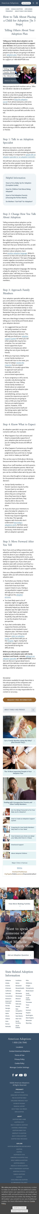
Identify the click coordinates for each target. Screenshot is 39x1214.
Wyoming (28, 1023)
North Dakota (18, 1026)
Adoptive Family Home (19, 1119)
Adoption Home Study (19, 1130)
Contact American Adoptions (19, 1051)
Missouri (18, 998)
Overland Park (17, 872)
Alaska (7, 983)
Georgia (7, 1008)
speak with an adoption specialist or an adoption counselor (19, 156)
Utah (27, 1007)
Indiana (7, 1018)
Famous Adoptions (19, 1174)
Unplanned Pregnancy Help (19, 1101)
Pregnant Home (19, 1092)
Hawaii (7, 1011)
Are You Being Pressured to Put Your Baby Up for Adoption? (23, 811)
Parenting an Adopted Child (19, 1157)
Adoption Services (19, 1163)
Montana (18, 1001)
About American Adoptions (19, 1160)
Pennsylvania (30, 988)
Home (7, 9)
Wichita (19, 868)
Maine (17, 983)
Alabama (8, 980)
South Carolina (28, 994)
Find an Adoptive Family (19, 1098)
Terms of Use (19, 1055)
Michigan (18, 991)
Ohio (27, 980)
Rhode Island (29, 991)
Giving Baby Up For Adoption (19, 1095)
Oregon (28, 986)
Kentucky (8, 1026)
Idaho (7, 1013)
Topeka (9, 874)
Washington (29, 1015)
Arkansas (8, 988)
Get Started (26, 3)
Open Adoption (19, 1112)
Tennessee (29, 1002)
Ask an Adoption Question (18, 955)
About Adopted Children (19, 853)
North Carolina (18, 1022)
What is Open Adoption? (19, 1136)
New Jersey (19, 1013)
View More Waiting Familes (19, 904)
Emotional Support (17, 845)
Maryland (18, 986)
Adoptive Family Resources (19, 1139)
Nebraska (18, 1004)
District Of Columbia (8, 1002)
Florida (7, 1006)
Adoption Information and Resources (19, 1146)
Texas (27, 1005)
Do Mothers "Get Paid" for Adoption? (19, 201)
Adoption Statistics (19, 1171)
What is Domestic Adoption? (19, 1125)
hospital (10, 641)
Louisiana (18, 980)
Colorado (8, 993)
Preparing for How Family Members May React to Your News (22, 828)
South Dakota (28, 999)
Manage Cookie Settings (19, 1067)
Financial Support (19, 1106)
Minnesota (19, 993)
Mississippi (19, 996)
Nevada (18, 1006)
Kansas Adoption (17, 9)
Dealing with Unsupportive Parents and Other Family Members (18, 803)
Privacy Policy (20, 1059)
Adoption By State (19, 1155)
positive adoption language (17, 253)
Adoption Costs (19, 1122)
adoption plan (12, 55)
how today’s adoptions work (13, 524)
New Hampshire (19, 1010)
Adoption (19, 1149)
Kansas (7, 1024)
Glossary (19, 1177)
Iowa (6, 1021)
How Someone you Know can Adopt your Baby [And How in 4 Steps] (22, 837)
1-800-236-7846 (19, 1042)
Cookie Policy (19, 1063)
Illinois (7, 1016)
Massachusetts (19, 988)
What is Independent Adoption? (19, 1168)
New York (18, 1018)
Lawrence (19, 874)
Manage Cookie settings (19, 1211)
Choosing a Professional (19, 1128)
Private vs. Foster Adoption (19, 1166)
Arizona (7, 986)
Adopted (19, 1152)
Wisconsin (29, 1020)
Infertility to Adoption (19, 1133)
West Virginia (30, 1018)
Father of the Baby (19, 1103)
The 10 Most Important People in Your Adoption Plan (18, 772)
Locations (19, 1047)
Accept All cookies (19, 1207)
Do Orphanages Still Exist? (19, 1182)
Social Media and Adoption (19, 1180)
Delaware (8, 998)
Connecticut (8, 996)
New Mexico (19, 1016)
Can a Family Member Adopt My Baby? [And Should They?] (18, 741)
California (8, 991)
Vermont (28, 1010)
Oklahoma (29, 983)
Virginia (28, 1013)
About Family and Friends (23, 11)
